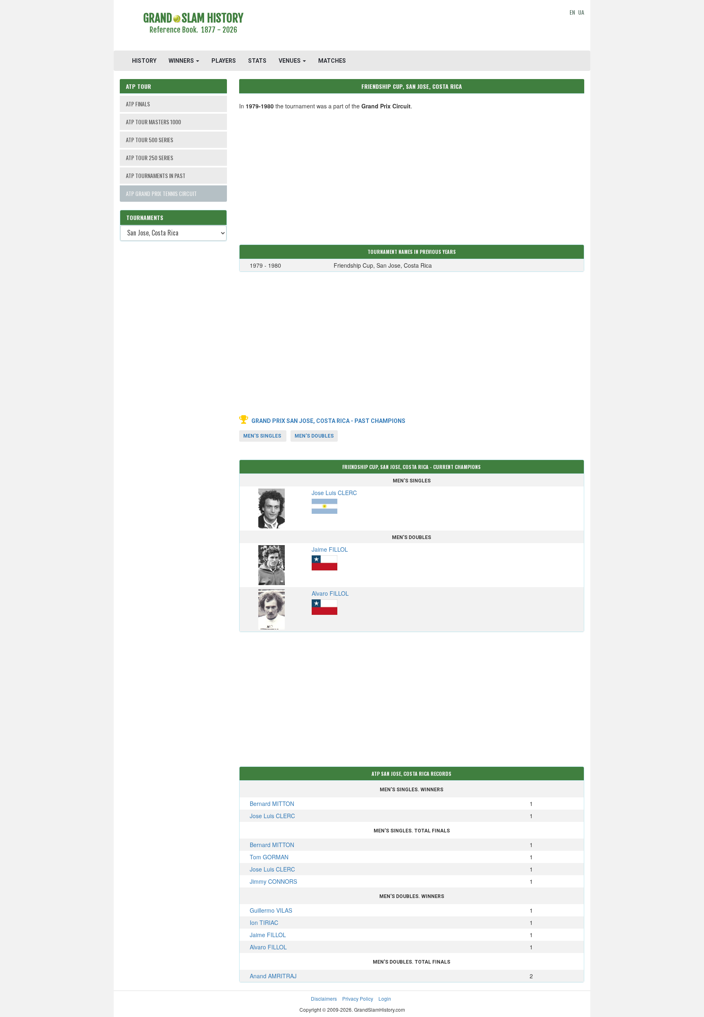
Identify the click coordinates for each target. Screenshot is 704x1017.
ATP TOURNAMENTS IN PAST (155, 175)
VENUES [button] (290, 60)
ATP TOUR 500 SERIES (149, 139)
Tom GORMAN (269, 857)
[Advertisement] (412, 26)
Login (384, 998)
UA (581, 12)
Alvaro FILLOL (268, 947)
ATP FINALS (138, 103)
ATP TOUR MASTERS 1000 (153, 121)
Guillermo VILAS (271, 910)
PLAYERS (223, 60)
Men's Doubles (314, 436)
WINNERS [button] (182, 60)
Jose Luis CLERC (272, 816)
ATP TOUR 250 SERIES (149, 157)
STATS (257, 60)
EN (572, 12)
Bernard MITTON (272, 803)
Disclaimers (324, 998)
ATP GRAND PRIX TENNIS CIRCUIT (161, 193)
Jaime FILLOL (268, 935)
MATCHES (332, 60)
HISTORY (144, 60)
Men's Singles (262, 436)
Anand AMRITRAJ (273, 976)
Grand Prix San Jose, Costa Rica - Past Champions (328, 421)
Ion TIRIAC (264, 922)
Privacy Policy (357, 998)
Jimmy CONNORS (273, 881)
